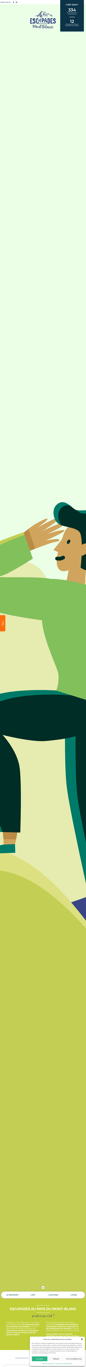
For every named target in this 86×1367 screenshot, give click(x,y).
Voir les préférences (74, 1359)
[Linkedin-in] (16, 2)
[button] (82, 1339)
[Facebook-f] (13, 2)
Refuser (56, 1359)
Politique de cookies (48, 1363)
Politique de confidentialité (63, 1363)
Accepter (39, 1359)
